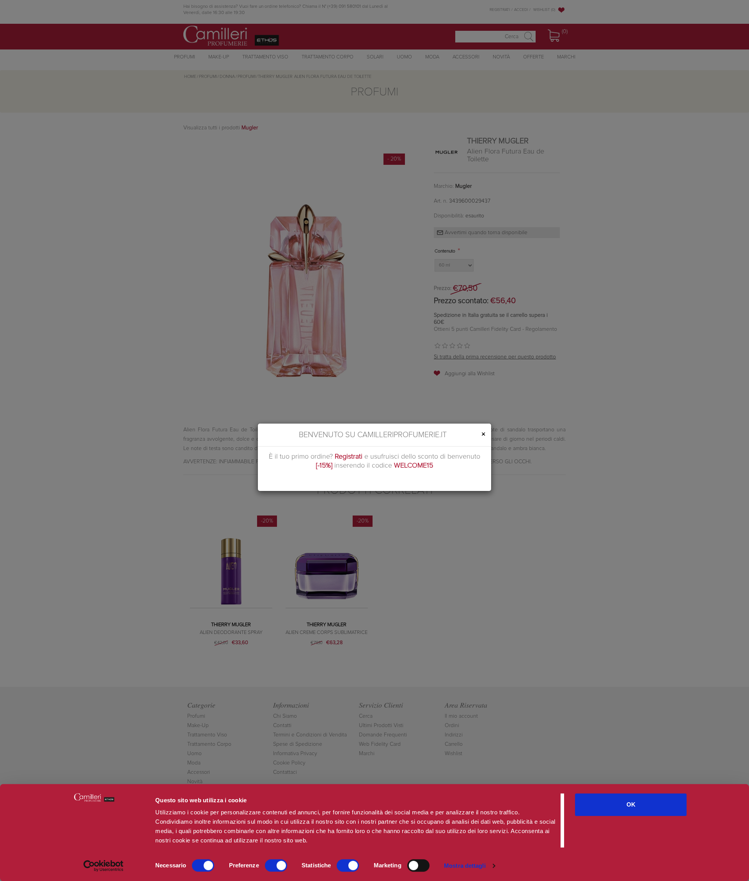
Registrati (348, 456)
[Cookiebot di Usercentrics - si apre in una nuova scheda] (103, 866)
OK (631, 804)
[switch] (276, 865)
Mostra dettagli (465, 865)
